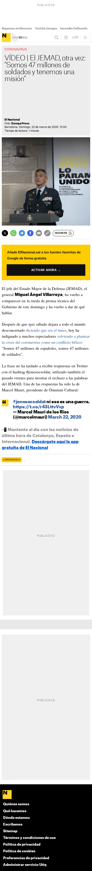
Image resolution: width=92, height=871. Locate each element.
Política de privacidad (21, 844)
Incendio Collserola (73, 28)
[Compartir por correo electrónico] (39, 233)
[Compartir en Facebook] (30, 233)
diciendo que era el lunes (46, 330)
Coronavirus (11, 460)
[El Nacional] (6, 37)
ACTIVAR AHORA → (46, 270)
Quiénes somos (16, 804)
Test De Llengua (46, 28)
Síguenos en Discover (17, 28)
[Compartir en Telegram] (22, 233)
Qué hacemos (14, 811)
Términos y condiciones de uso (29, 838)
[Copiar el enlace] (47, 233)
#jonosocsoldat (29, 402)
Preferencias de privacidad (26, 858)
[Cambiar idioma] (75, 37)
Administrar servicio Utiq (24, 865)
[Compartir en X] (5, 233)
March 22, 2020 (64, 417)
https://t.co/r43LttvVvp (38, 407)
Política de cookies (19, 851)
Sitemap (10, 831)
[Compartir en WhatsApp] (13, 233)
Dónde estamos (16, 818)
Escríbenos (12, 824)
